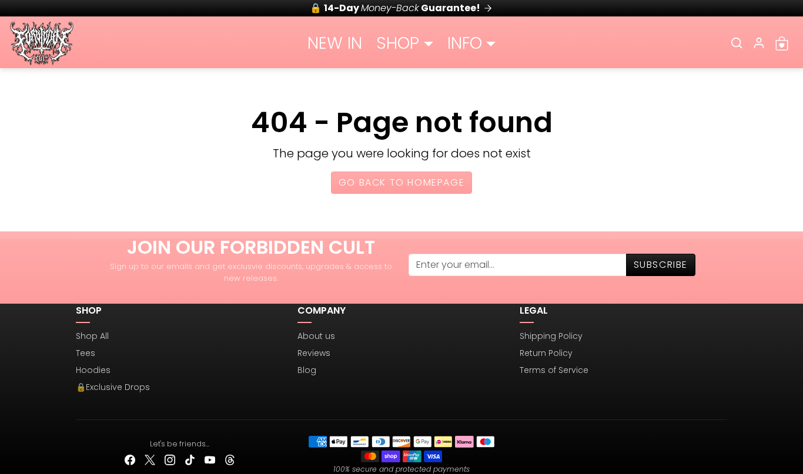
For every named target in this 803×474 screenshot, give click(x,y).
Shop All (92, 336)
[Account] (759, 43)
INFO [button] (464, 43)
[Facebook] (130, 459)
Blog (306, 370)
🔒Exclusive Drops (113, 387)
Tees (85, 353)
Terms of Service (554, 370)
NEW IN (334, 43)
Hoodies (93, 370)
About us (316, 336)
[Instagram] (170, 459)
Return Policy (546, 353)
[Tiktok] (190, 459)
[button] (736, 43)
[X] (150, 459)
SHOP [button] (397, 43)
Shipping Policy (551, 336)
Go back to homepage (401, 182)
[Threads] (230, 459)
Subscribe (661, 264)
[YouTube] (210, 459)
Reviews (313, 353)
